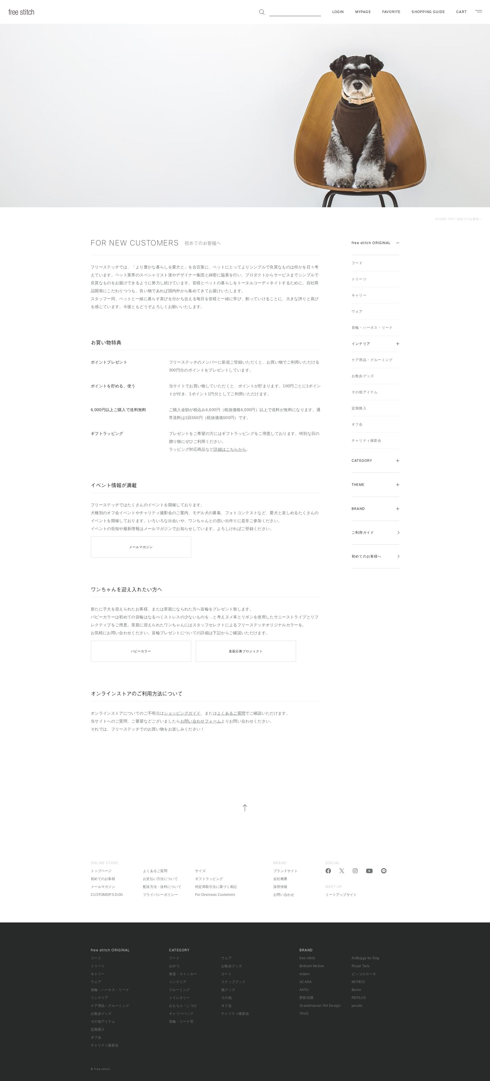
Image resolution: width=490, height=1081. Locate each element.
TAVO (303, 1014)
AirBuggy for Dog (365, 958)
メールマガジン (141, 547)
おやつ (174, 966)
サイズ (200, 871)
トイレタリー (179, 998)
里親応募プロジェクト (246, 651)
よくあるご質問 (231, 713)
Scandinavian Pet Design (320, 1006)
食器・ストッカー (183, 974)
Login (338, 12)
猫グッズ (228, 990)
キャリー (359, 295)
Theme (358, 484)
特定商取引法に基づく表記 (216, 887)
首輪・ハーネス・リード (372, 328)
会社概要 (280, 879)
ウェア (357, 311)
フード (357, 263)
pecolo (357, 1006)
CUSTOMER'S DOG (107, 895)
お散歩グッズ (363, 376)
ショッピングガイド (182, 713)
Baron (357, 990)
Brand (358, 508)
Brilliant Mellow (311, 966)
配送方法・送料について (162, 887)
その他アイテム (365, 392)
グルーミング (179, 990)
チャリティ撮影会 (367, 441)
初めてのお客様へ (469, 219)
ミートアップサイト (341, 895)
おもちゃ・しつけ (183, 1006)
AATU (304, 990)
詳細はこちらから (230, 449)
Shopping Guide (428, 12)
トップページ (101, 871)
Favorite (391, 12)
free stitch (307, 958)
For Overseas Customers (215, 895)
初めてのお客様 (103, 879)
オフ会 (357, 424)
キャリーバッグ (181, 1014)
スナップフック (233, 982)
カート (226, 974)
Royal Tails (360, 966)
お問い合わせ (283, 895)
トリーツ (359, 279)
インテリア (361, 343)
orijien (304, 974)
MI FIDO (358, 982)
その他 (226, 998)
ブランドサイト (285, 871)
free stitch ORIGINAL (371, 243)
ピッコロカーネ (364, 974)
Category (362, 460)
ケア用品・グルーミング (372, 360)
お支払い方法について (160, 879)
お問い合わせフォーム (200, 721)
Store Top (445, 219)
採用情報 (280, 887)
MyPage (363, 12)
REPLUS (359, 998)
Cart (461, 12)
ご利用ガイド (363, 533)
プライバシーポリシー (160, 895)
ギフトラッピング (209, 879)
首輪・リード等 (181, 1022)
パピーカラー (141, 651)
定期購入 (359, 408)
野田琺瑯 (306, 998)
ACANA (305, 982)
